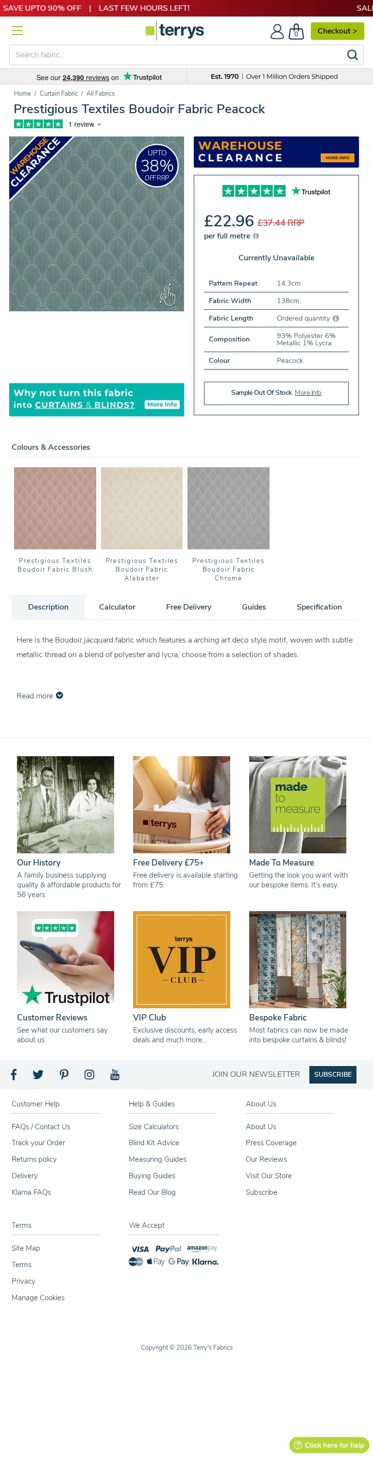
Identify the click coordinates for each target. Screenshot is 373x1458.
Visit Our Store (269, 1176)
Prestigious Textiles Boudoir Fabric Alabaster (142, 570)
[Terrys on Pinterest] (64, 1077)
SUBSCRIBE (333, 1074)
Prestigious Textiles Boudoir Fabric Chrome (228, 570)
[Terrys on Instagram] (90, 1077)
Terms (22, 1265)
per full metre (228, 236)
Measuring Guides (157, 1159)
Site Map (26, 1248)
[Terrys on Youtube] (116, 1077)
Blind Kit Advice (154, 1143)
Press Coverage (271, 1143)
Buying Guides (152, 1176)
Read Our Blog (152, 1192)
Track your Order (38, 1143)
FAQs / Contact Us (41, 1127)
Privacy (23, 1281)
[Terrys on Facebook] (14, 1077)
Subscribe (261, 1192)
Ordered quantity (304, 318)
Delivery (25, 1176)
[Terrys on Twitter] (38, 1077)
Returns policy (34, 1159)
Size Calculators (154, 1127)
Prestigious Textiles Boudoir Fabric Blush (55, 565)
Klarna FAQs (31, 1192)
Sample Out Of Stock (276, 392)
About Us (261, 1127)
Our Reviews (266, 1159)
